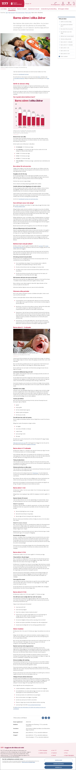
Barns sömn (28, 12)
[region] (38, 763)
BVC (39, 77)
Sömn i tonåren (64, 56)
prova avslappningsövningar (34, 704)
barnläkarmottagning (19, 78)
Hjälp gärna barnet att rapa (19, 443)
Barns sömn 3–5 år (65, 50)
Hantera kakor (58, 760)
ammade (41, 246)
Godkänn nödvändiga (58, 763)
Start (7, 12)
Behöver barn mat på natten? (67, 36)
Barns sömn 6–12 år (65, 53)
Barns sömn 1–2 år (65, 47)
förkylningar (35, 473)
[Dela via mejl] (43, 718)
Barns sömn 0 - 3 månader (66, 42)
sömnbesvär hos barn (24, 74)
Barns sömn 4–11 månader (67, 45)
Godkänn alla (58, 767)
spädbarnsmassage (31, 444)
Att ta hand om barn (20, 12)
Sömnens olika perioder (66, 39)
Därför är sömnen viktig (66, 21)
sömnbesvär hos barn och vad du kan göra (28, 199)
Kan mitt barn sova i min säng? (66, 32)
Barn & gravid (12, 12)
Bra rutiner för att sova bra (67, 29)
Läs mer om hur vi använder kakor (28, 762)
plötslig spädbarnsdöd (20, 206)
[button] (49, 718)
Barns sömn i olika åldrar (37, 12)
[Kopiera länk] (46, 718)
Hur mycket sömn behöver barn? (67, 25)
